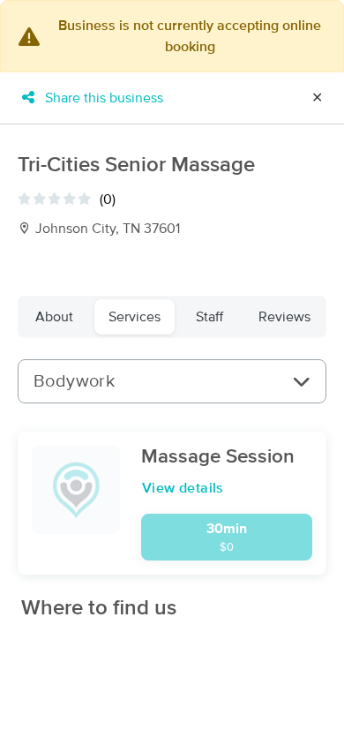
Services (134, 317)
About (54, 317)
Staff (209, 317)
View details (183, 488)
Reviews (284, 317)
